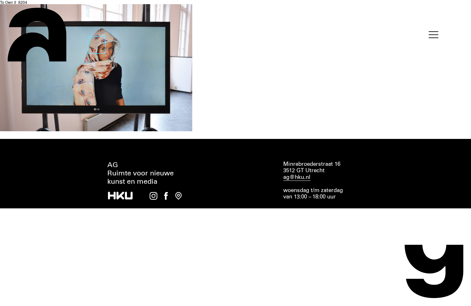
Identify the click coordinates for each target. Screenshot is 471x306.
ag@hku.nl (296, 177)
